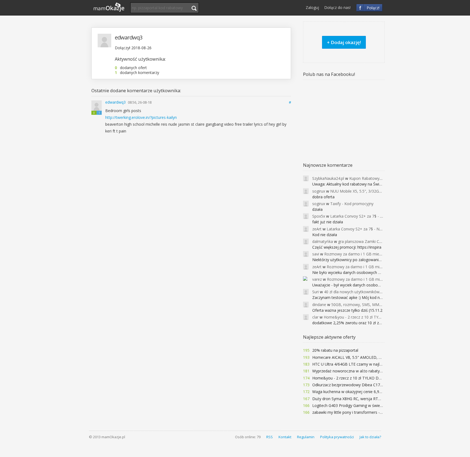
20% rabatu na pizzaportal (335, 350)
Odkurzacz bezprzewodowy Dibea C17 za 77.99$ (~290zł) (362, 384)
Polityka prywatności (337, 436)
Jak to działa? (370, 436)
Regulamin (305, 436)
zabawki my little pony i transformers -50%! (350, 412)
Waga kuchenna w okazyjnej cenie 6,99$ (348, 391)
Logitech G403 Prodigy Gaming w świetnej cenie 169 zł (360, 405)
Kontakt (285, 436)
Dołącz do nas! (337, 7)
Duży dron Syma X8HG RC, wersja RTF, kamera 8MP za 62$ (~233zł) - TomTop (382, 398)
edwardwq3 (116, 102)
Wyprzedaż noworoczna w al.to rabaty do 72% (353, 370)
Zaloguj (312, 7)
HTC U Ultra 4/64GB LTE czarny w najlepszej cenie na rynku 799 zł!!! (371, 364)
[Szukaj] (194, 8)
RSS (269, 436)
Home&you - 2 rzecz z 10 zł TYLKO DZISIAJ (350, 378)
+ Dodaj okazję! (344, 42)
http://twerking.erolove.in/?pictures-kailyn (141, 117)
